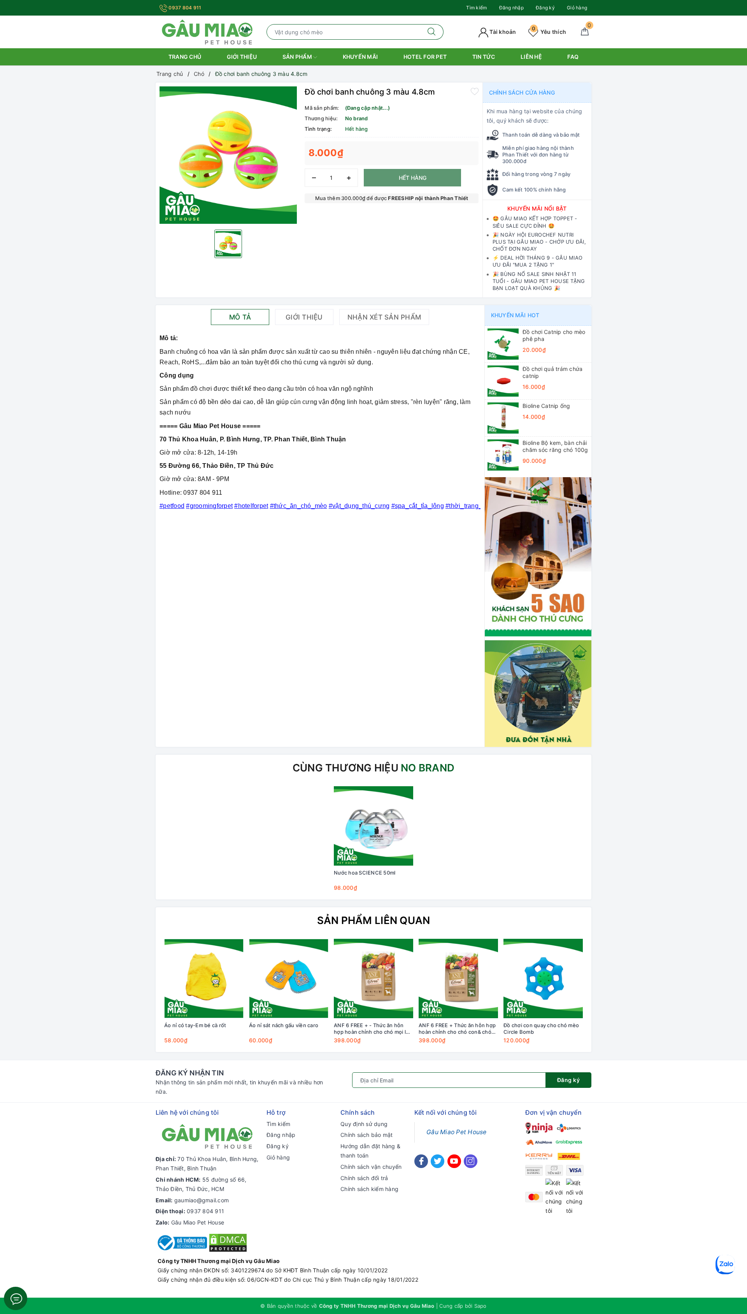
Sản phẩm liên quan (373, 920)
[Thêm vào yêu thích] (475, 91)
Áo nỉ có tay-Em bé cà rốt (195, 1025)
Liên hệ (531, 56)
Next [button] (607, 997)
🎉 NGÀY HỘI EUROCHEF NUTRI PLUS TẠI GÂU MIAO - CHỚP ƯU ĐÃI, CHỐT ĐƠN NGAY (539, 242)
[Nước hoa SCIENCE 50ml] (373, 826)
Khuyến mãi (360, 56)
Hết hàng (412, 177)
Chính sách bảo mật (366, 1134)
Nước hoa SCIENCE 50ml (364, 873)
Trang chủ (184, 56)
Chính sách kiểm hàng (369, 1189)
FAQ (573, 56)
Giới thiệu (242, 56)
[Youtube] (454, 1161)
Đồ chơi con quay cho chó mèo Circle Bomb (541, 1028)
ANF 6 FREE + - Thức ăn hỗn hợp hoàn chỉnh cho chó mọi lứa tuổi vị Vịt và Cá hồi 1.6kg (373, 1028)
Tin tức (483, 56)
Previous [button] (140, 997)
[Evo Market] (538, 556)
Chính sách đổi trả (364, 1178)
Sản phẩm (297, 56)
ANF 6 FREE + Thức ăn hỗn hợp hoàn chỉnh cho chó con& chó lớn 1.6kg (457, 1028)
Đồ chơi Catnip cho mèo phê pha (554, 335)
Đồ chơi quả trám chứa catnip (552, 372)
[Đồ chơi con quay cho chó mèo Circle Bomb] (543, 978)
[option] (228, 155)
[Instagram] (470, 1161)
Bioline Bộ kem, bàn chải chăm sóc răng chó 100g (555, 446)
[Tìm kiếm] (432, 32)
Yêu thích (549, 31)
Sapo (480, 1306)
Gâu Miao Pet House (197, 1222)
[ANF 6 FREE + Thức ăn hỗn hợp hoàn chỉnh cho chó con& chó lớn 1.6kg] (458, 978)
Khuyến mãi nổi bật (537, 208)
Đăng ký (545, 8)
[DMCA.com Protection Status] (228, 1242)
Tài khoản (502, 31)
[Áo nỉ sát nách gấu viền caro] (288, 978)
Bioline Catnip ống (546, 405)
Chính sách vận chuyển (371, 1166)
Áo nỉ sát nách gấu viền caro (283, 1025)
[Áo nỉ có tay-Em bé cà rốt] (204, 978)
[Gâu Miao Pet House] (207, 31)
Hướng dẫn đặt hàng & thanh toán (370, 1151)
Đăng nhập (511, 8)
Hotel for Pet (425, 56)
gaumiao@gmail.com (201, 1200)
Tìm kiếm (476, 8)
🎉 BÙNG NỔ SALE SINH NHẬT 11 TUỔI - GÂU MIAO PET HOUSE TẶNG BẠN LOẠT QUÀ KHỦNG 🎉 (539, 281)
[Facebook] (421, 1161)
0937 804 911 (184, 8)
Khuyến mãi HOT (515, 315)
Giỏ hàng (577, 8)
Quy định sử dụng (364, 1124)
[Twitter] (437, 1161)
